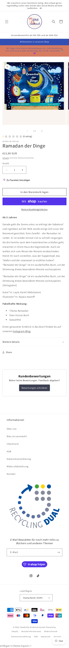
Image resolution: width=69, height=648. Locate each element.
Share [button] (9, 352)
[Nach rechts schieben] (42, 131)
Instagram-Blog (21, 331)
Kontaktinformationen (31, 631)
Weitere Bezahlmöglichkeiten (34, 209)
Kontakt (11, 473)
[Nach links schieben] (27, 131)
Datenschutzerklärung (19, 458)
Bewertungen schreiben (34, 387)
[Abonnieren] (58, 552)
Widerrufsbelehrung (17, 466)
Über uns (12, 428)
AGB (9, 451)
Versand (6, 158)
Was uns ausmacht (17, 436)
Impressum (13, 443)
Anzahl (6, 163)
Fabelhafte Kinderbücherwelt (32, 627)
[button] (6, 21)
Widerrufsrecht (50, 631)
